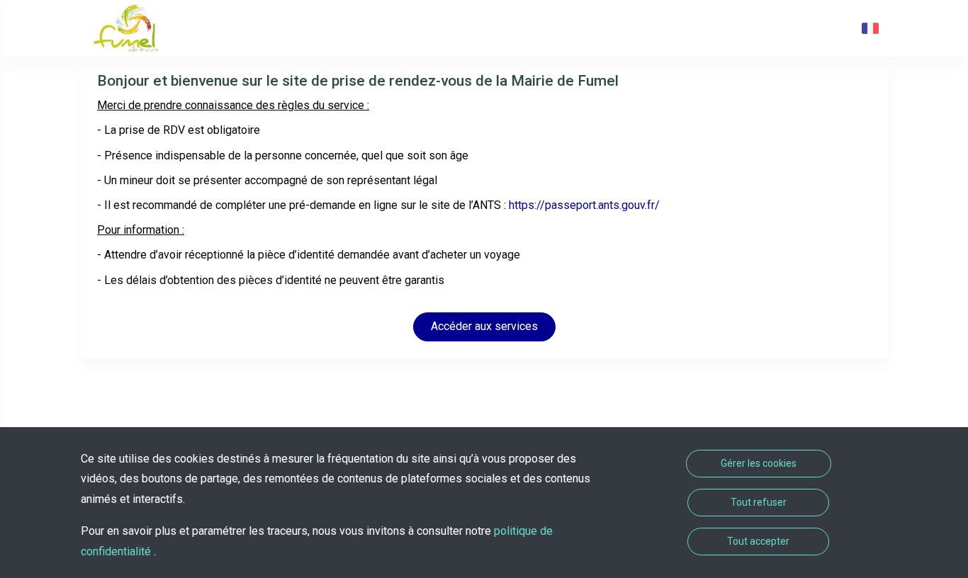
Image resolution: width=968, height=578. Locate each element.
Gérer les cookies (759, 463)
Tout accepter (758, 541)
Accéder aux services (484, 326)
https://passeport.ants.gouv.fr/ (584, 205)
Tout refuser (759, 502)
